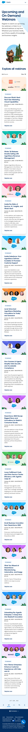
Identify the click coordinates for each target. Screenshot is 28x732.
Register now (8, 125)
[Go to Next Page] (24, 705)
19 (8, 705)
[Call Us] (23, 721)
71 (19, 705)
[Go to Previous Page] (3, 705)
